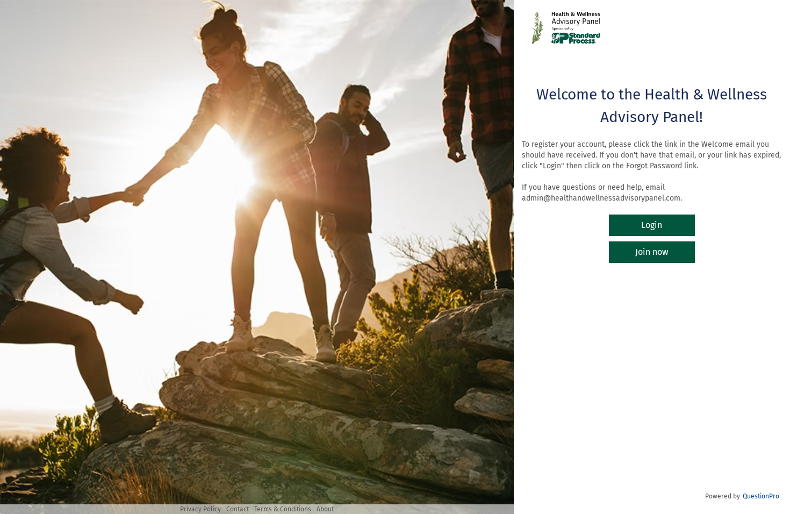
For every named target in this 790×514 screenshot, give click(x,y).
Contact (237, 509)
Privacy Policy (200, 509)
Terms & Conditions (282, 509)
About (325, 509)
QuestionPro (761, 496)
